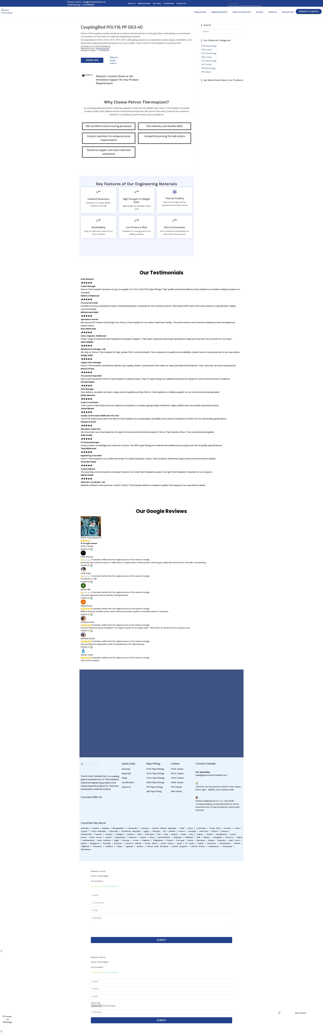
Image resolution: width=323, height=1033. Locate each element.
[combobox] (244, 3)
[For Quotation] (197, 768)
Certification (169, 3)
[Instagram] (106, 804)
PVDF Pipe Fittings (209, 46)
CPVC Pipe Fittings (209, 61)
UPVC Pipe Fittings (209, 53)
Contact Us (181, 3)
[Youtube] (91, 804)
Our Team (157, 3)
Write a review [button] (87, 546)
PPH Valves (206, 72)
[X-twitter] (114, 804)
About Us (131, 3)
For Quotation (203, 772)
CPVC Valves (206, 64)
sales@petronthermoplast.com (104, 886)
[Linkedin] (99, 804)
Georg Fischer (102, 48)
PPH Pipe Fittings (208, 68)
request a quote (308, 11)
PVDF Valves (206, 50)
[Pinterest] (84, 811)
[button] (161, 488)
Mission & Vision (144, 3)
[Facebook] (84, 804)
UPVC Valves (206, 57)
